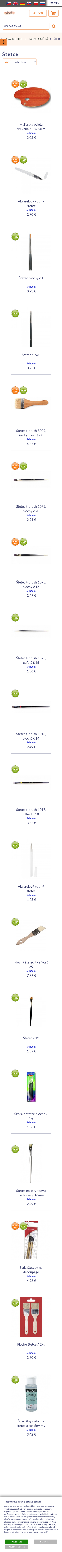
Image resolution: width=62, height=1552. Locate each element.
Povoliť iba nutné (17, 1547)
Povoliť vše (17, 1542)
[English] (15, 3)
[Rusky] (42, 3)
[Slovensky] (29, 3)
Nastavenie (45, 1542)
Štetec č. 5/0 (31, 355)
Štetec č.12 (31, 1038)
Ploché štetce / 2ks (31, 1344)
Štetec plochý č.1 (31, 278)
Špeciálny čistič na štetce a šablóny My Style (31, 1425)
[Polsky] (36, 3)
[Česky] (9, 3)
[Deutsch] (22, 3)
